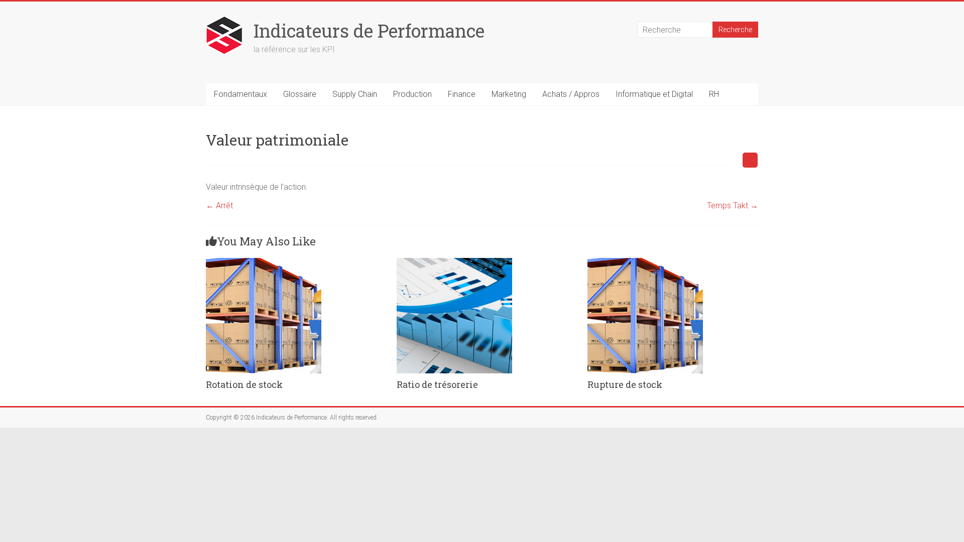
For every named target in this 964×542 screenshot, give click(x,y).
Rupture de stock (624, 384)
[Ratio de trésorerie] (454, 262)
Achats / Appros (570, 94)
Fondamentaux (240, 94)
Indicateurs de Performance (369, 31)
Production (412, 94)
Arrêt (219, 205)
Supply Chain (354, 94)
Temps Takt (732, 205)
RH (714, 94)
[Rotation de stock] (263, 262)
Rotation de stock (244, 384)
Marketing (509, 94)
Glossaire (299, 94)
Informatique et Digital (654, 94)
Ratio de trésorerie (437, 384)
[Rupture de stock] (645, 262)
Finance (461, 94)
